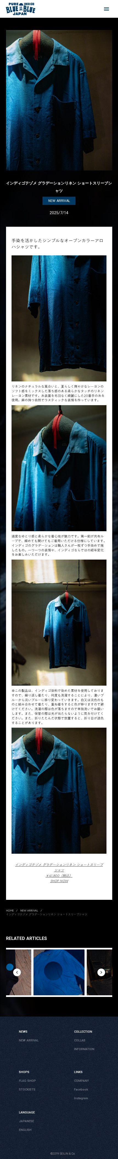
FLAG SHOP (27, 1081)
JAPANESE (26, 1121)
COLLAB (79, 1040)
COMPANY (81, 1081)
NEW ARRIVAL (29, 911)
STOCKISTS (27, 1090)
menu (106, 9)
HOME (10, 911)
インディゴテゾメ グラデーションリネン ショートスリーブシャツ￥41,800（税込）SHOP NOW (59, 873)
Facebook (81, 1090)
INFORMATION (84, 1049)
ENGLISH (25, 1130)
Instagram (81, 1098)
